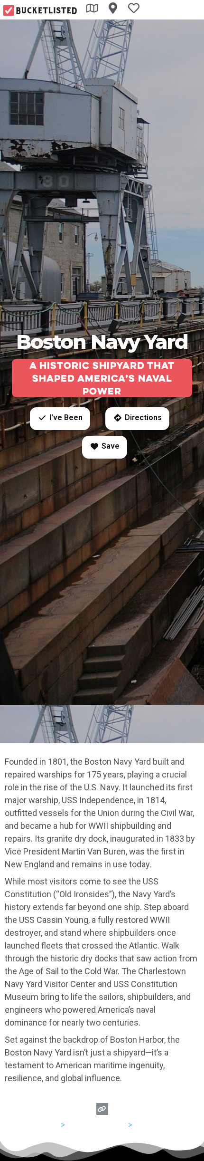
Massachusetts (96, 1125)
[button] (60, 418)
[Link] (102, 1109)
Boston (147, 1125)
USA (51, 1125)
